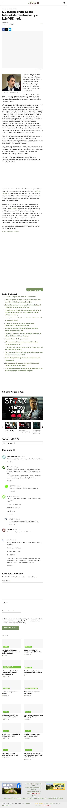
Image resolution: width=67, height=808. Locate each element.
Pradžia (4, 9)
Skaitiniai (28, 791)
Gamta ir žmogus (37, 788)
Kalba (5, 750)
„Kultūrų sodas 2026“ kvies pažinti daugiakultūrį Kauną (10, 716)
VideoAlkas (35, 791)
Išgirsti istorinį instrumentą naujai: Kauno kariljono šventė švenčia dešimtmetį (11, 651)
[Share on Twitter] (6, 29)
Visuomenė (28, 788)
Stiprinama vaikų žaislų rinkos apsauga (10, 692)
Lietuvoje (15, 9)
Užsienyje (28, 646)
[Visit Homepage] (33, 2)
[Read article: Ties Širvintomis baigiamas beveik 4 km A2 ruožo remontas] (33, 664)
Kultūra (28, 711)
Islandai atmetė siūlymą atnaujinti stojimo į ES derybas (32, 651)
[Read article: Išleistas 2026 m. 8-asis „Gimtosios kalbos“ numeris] (11, 747)
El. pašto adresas (8, 611)
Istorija (6, 646)
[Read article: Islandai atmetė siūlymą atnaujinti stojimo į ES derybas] (33, 643)
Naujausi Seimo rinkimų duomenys (16, 339)
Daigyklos (41, 798)
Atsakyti (10, 461)
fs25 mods (13, 798)
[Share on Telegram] (10, 29)
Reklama (52, 803)
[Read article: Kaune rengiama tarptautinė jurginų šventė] (33, 685)
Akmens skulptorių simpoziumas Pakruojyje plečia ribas (33, 716)
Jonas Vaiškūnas (12, 456)
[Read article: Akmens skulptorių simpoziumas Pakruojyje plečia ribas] (33, 708)
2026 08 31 (6, 656)
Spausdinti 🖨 (34, 290)
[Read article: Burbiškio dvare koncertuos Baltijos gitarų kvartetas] (33, 728)
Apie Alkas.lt (38, 806)
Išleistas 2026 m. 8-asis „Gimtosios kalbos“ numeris (10, 754)
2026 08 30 (6, 676)
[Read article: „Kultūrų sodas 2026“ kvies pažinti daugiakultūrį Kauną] (11, 708)
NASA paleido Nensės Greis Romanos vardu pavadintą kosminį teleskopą (10, 672)
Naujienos (9, 9)
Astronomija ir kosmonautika (8, 667)
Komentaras (6, 581)
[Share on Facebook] (3, 29)
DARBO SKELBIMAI (57, 798)
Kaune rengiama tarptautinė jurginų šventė (32, 692)
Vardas (4, 603)
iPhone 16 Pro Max (32, 798)
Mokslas (33, 789)
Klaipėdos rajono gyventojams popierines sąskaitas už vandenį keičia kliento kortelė (33, 755)
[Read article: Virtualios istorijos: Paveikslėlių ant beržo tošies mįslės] (11, 728)
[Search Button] (64, 2)
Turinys (58, 803)
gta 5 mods (48, 798)
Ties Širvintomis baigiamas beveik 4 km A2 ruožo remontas (33, 672)
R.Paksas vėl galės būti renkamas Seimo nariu (20, 297)
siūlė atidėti (13, 209)
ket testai (6, 798)
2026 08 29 (6, 757)
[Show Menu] (3, 2)
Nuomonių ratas (36, 784)
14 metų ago (22, 456)
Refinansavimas (21, 798)
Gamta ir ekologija (31, 688)
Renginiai (46, 803)
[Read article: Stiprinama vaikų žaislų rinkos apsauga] (11, 685)
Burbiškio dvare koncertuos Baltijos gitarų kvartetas (32, 735)
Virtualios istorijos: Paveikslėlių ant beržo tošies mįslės (11, 735)
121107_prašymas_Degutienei (10, 231)
